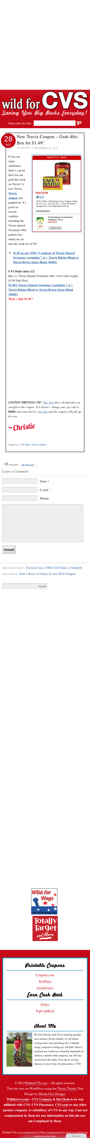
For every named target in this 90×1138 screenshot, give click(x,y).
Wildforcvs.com (18, 1099)
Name (44, 481)
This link (48, 402)
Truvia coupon (13, 195)
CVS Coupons (42, 1099)
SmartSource (45, 988)
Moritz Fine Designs (52, 1094)
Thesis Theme (66, 1088)
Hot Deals (63, 1099)
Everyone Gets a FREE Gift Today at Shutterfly (54, 568)
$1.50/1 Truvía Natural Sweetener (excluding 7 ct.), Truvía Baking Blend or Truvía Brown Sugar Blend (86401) (40, 289)
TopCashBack (45, 1011)
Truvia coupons (38, 444)
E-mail (45, 490)
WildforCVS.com (36, 1083)
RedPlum (45, 981)
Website (44, 498)
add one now (27, 464)
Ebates (45, 1004)
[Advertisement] (45, 45)
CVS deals (24, 444)
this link (43, 411)
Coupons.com (45, 975)
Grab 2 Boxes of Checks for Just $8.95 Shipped (47, 574)
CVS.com (61, 1104)
